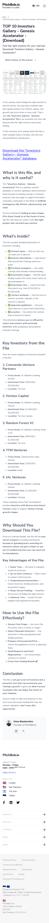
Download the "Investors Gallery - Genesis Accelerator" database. (21, 154)
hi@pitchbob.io (9, 772)
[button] (44, 6)
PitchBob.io (11, 755)
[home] (11, 6)
